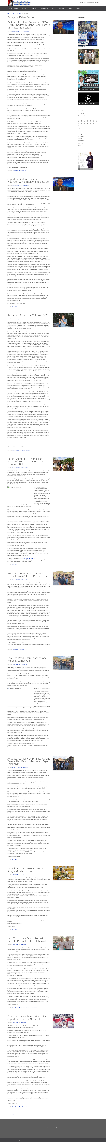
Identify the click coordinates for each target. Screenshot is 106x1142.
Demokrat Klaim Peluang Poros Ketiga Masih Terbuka (25, 870)
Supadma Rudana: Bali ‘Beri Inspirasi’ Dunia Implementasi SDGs (28, 180)
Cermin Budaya (44, 8)
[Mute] (94, 89)
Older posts (10, 1114)
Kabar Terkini (15, 170)
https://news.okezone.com (28, 558)
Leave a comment (22, 170)
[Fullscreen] (96, 89)
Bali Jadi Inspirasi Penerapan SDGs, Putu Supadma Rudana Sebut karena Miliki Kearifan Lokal (28, 25)
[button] (88, 80)
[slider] (86, 89)
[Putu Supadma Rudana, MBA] (19, 3)
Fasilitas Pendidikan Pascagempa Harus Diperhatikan (27, 659)
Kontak (78, 8)
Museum (80, 138)
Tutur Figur (32, 8)
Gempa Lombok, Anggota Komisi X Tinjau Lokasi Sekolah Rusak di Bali (27, 575)
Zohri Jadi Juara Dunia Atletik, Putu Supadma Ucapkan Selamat (27, 1018)
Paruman (61, 8)
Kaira (21, 1140)
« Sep (79, 128)
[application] (88, 80)
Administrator (26, 31)
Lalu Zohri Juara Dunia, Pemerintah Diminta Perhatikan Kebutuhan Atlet (28, 940)
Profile (24, 8)
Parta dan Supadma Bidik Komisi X (27, 315)
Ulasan (70, 8)
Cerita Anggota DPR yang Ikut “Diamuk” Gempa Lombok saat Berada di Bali (25, 461)
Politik (54, 8)
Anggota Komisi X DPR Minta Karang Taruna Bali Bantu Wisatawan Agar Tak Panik (28, 761)
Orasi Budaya (81, 140)
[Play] (80, 89)
